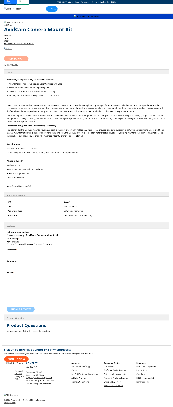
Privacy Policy (10, 402)
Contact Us (109, 366)
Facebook (19, 371)
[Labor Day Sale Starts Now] (86, 16)
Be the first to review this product (19, 43)
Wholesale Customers (113, 385)
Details (10, 72)
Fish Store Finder (143, 382)
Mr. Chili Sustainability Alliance (84, 374)
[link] (162, 9)
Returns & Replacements (115, 374)
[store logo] (14, 9)
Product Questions (16, 318)
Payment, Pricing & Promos (116, 378)
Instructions (141, 370)
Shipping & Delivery (112, 382)
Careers (74, 370)
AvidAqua (8, 25)
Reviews (11, 226)
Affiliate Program (78, 378)
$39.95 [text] (6, 48)
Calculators (141, 374)
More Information (16, 195)
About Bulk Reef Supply (81, 366)
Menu (53, 9)
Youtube (18, 373)
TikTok (17, 379)
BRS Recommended (145, 378)
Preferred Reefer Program (115, 370)
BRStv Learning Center (146, 366)
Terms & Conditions (80, 382)
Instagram (19, 376)
